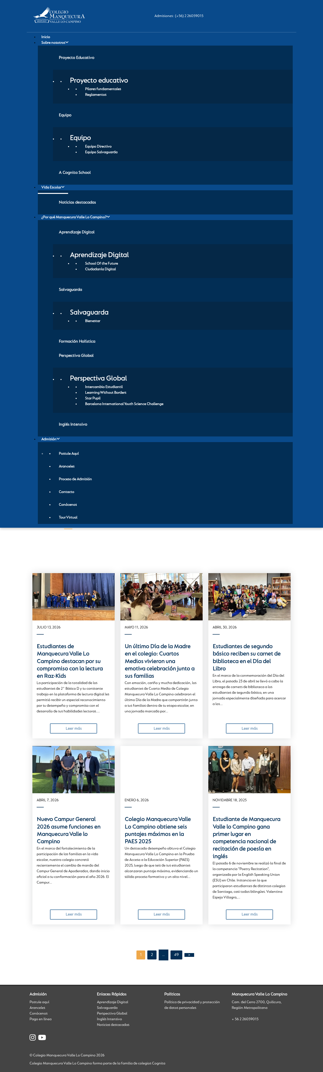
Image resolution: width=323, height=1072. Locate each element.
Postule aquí (39, 1002)
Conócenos (39, 1013)
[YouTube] (42, 1038)
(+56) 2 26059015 (189, 16)
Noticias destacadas (113, 1025)
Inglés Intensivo (109, 1019)
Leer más (74, 729)
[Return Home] (60, 16)
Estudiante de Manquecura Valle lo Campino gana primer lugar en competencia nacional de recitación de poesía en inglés (246, 837)
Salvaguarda (107, 1008)
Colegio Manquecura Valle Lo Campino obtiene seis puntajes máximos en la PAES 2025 (158, 830)
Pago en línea (41, 1019)
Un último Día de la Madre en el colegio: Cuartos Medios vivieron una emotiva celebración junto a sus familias (160, 661)
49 (176, 955)
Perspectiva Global (112, 1013)
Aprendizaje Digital (112, 1002)
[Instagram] (33, 1038)
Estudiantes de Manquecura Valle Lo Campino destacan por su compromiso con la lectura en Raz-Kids (70, 661)
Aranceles (37, 1008)
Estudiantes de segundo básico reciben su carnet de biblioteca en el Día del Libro (247, 658)
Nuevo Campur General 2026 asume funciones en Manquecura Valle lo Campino (68, 830)
